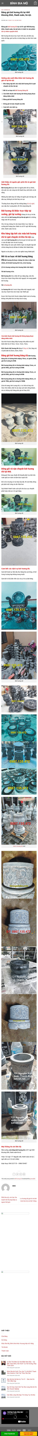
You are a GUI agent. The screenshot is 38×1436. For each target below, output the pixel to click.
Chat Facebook (9, 1434)
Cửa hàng (4, 1336)
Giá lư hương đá (18, 846)
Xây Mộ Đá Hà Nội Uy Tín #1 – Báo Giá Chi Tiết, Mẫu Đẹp (20, 1380)
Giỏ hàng (4, 1340)
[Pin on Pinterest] (24, 1174)
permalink (32, 1178)
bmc (20, 20)
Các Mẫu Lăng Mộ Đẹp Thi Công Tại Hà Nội (21, 1395)
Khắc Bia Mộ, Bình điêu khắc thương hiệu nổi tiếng (17, 1343)
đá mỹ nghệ (30, 203)
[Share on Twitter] (17, 1174)
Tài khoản (4, 1347)
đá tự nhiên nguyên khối (9, 31)
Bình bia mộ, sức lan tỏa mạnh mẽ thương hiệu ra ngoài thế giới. (9, 1199)
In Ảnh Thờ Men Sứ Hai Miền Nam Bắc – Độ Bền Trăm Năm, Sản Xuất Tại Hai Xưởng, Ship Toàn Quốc (21, 1363)
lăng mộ (25, 348)
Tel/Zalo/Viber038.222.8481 (28, 1433)
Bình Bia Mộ (19, 3)
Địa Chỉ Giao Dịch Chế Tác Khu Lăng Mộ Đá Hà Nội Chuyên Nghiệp (22, 1388)
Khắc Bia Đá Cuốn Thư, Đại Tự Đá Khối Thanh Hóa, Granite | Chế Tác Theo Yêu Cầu (21, 1372)
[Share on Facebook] (13, 1174)
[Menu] (2, 3)
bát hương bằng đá (21, 90)
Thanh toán (5, 1351)
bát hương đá (12, 27)
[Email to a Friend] (20, 1174)
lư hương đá (8, 285)
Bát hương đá (5, 10)
